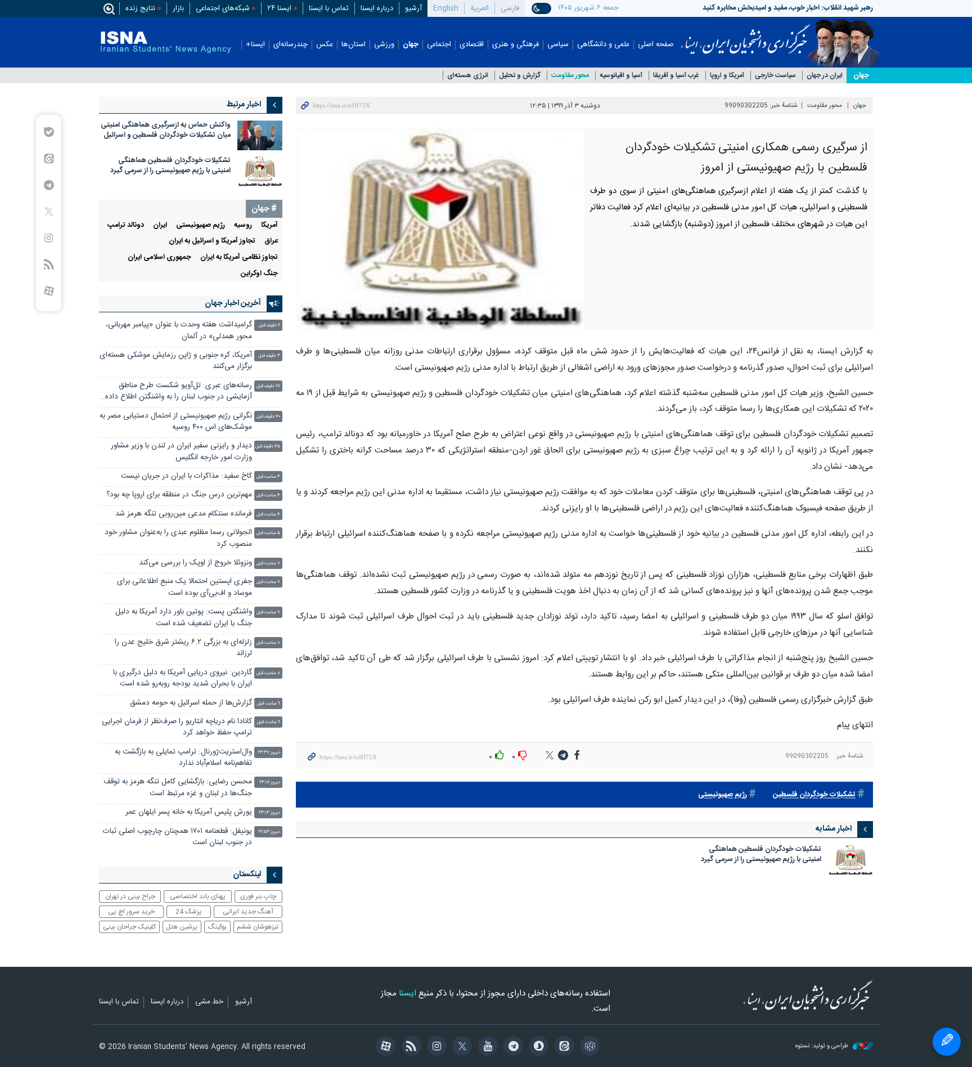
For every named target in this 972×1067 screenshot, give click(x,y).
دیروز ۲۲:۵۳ (269, 832)
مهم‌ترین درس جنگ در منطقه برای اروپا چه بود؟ (179, 495)
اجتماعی (439, 45)
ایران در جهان (825, 75)
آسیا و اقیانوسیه (621, 75)
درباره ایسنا (377, 8)
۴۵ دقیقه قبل (267, 446)
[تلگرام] (511, 1047)
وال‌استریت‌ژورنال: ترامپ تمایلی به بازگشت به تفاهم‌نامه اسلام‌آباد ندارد (183, 757)
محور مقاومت (570, 75)
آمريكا (269, 225)
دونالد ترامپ (125, 225)
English (445, 8)
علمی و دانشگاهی (603, 45)
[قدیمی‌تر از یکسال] (850, 860)
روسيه (243, 225)
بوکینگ (217, 926)
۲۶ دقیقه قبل (268, 386)
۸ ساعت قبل (268, 643)
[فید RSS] (409, 1047)
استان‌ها (353, 45)
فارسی (510, 8)
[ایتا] (562, 1047)
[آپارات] (383, 1047)
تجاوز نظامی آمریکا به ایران (239, 257)
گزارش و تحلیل (520, 75)
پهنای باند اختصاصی (198, 896)
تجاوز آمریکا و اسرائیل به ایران (212, 241)
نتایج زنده (140, 8)
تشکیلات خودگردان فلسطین (814, 795)
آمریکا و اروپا (727, 75)
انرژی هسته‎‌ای (467, 75)
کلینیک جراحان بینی (129, 926)
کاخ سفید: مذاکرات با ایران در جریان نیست (186, 476)
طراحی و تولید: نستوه (822, 1046)
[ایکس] (460, 1047)
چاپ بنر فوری (258, 896)
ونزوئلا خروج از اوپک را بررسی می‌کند (195, 563)
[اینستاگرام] (435, 1047)
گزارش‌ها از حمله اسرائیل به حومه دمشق (191, 703)
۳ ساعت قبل (268, 477)
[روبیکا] (588, 1047)
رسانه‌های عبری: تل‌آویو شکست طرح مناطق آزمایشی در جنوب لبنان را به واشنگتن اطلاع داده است (178, 392)
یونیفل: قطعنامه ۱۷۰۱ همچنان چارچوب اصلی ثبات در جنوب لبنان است (177, 837)
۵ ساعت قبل (268, 533)
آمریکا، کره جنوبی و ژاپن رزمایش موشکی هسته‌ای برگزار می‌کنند (176, 361)
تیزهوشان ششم (257, 926)
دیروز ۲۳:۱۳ (269, 813)
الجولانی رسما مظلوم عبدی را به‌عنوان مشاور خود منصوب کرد (178, 538)
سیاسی (558, 45)
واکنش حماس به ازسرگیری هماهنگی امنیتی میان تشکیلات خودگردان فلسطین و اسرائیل (166, 130)
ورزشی (384, 45)
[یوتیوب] (485, 1047)
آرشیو (413, 8)
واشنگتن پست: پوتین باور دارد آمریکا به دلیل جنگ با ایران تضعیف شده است (183, 617)
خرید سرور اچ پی (131, 911)
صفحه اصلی (656, 45)
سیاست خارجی (775, 75)
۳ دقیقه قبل (269, 356)
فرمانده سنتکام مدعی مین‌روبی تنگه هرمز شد (183, 514)
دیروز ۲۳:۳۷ (269, 752)
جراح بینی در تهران (130, 896)
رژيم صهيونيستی (200, 225)
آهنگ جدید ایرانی (248, 911)
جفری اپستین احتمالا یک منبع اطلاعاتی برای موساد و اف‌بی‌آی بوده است (184, 587)
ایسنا (746, 35)
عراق (271, 241)
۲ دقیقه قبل (269, 325)
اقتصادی (472, 45)
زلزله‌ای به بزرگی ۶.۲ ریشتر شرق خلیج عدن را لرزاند (183, 648)
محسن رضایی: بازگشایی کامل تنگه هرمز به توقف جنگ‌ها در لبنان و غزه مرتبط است (178, 787)
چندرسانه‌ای (290, 45)
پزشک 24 (189, 911)
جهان (410, 45)
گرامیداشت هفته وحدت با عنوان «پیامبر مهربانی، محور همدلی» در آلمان (179, 330)
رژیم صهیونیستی (722, 795)
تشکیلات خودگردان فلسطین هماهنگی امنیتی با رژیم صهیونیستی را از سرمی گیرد (761, 855)
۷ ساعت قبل (268, 563)
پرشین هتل (181, 926)
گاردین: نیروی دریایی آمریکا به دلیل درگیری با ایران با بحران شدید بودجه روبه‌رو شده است (182, 678)
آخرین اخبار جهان (233, 303)
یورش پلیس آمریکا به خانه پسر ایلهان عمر (188, 812)
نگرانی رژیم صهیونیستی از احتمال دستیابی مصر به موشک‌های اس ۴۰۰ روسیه (176, 421)
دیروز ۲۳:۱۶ (269, 782)
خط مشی (209, 1002)
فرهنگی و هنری (515, 45)
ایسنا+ (255, 45)
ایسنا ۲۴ (279, 8)
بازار (178, 8)
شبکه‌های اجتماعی (223, 8)
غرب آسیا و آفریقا (676, 75)
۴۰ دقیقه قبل (268, 416)
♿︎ (947, 1042)
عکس (324, 45)
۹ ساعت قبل (268, 703)
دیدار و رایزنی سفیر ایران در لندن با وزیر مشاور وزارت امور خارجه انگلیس (181, 451)
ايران (160, 225)
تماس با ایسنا (329, 8)
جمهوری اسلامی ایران (159, 257)
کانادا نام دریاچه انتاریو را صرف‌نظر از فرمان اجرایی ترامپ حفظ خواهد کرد (177, 727)
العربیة (479, 8)
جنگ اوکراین (259, 274)
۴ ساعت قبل (268, 495)
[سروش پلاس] (536, 1047)
